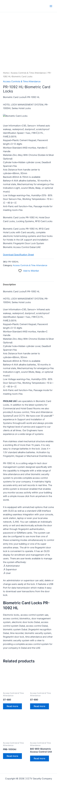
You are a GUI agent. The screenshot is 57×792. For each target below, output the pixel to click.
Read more (12, 706)
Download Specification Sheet (18, 254)
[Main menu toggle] (51, 6)
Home (6, 73)
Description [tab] (9, 284)
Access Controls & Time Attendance (28, 73)
